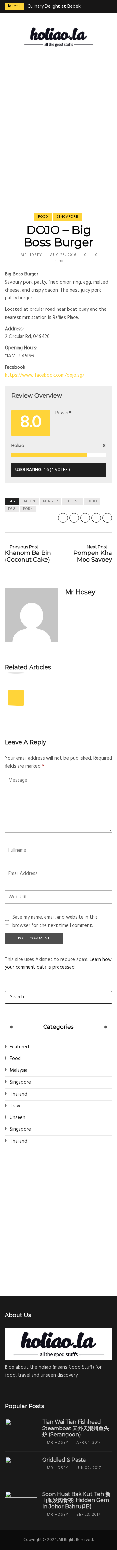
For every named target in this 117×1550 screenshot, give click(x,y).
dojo (92, 501)
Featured (19, 1047)
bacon (29, 501)
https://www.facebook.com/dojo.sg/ (44, 375)
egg (12, 509)
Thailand (18, 1094)
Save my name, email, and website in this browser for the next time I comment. (55, 921)
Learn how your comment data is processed (58, 964)
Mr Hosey (31, 255)
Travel (16, 1106)
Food (43, 217)
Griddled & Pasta (64, 1460)
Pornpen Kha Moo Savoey (92, 553)
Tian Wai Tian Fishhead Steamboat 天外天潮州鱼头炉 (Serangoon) (75, 1428)
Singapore (67, 217)
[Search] (105, 997)
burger (50, 501)
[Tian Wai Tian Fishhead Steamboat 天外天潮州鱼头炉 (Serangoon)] (21, 1431)
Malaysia (18, 1070)
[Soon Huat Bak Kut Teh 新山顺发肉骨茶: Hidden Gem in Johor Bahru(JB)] (21, 1503)
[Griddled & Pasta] (21, 1469)
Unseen (17, 1118)
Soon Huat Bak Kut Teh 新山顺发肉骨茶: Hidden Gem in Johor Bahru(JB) (76, 1500)
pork (28, 509)
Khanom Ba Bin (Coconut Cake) (28, 553)
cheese (73, 501)
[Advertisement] (58, 117)
